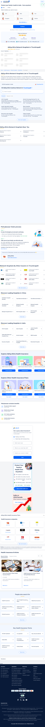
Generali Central (8, 539)
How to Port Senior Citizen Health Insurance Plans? (10, 574)
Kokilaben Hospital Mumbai (6, 298)
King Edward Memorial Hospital (21, 342)
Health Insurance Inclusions (35, 639)
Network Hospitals (14, 70)
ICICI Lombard (37, 539)
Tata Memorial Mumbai (21, 298)
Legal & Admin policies (37, 673)
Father (21, 18)
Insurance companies (26, 671)
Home (2, 70)
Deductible (4, 639)
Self (6, 13)
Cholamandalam (8, 532)
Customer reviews (25, 670)
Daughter (7, 18)
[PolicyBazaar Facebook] (18, 700)
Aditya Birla (20, 70)
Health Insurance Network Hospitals (25, 366)
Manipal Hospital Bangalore (20, 305)
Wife (21, 13)
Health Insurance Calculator (7, 366)
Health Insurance (7, 70)
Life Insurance (5, 670)
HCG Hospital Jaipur (20, 311)
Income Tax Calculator (16, 671)
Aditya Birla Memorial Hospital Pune (6, 335)
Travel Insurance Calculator (17, 681)
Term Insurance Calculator (17, 673)
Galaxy (37, 532)
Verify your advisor (36, 678)
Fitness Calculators (16, 670)
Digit (22, 532)
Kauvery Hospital (6, 341)
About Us (35, 668)
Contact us (35, 676)
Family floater (20, 646)
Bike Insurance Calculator (16, 685)
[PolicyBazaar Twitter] (21, 700)
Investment (4, 673)
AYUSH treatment (6, 633)
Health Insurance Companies (20, 607)
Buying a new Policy (20, 436)
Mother (36, 18)
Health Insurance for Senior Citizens (36, 607)
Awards (23, 673)
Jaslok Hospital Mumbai (34, 328)
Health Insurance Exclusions (6, 646)
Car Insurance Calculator (16, 683)
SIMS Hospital (34, 335)
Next (22, 457)
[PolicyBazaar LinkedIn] (23, 700)
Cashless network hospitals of (10, 270)
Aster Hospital (19, 328)
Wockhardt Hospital (35, 341)
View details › (9, 396)
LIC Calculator (14, 676)
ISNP (34, 675)
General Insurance (5, 668)
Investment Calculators (17, 668)
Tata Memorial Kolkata (35, 298)
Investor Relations (36, 680)
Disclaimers (3, 658)
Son (35, 13)
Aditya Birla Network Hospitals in (5, 131)
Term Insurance (5, 671)
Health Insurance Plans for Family (7, 607)
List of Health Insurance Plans (22, 600)
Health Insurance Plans (6, 390)
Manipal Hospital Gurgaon (34, 305)
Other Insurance (5, 676)
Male (4, 7)
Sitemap (35, 670)
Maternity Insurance (36, 600)
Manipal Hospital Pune (7, 311)
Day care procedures (36, 633)
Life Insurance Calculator (16, 678)
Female (9, 7)
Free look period (35, 646)
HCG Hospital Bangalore (34, 311)
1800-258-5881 (23, 236)
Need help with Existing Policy (22, 439)
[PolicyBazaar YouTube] (26, 700)
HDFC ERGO (22, 539)
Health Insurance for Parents (36, 614)
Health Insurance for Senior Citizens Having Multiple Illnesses (32, 574)
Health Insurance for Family (23, 390)
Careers (34, 671)
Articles (23, 668)
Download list (40, 84)
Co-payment (19, 633)
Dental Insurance (6, 614)
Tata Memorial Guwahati (5, 305)
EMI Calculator (14, 675)
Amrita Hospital (19, 335)
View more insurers (22, 287)
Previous (39, 556)
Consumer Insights (26, 675)
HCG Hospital (5, 328)
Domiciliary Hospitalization (20, 639)
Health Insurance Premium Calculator (21, 614)
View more (22, 316)
